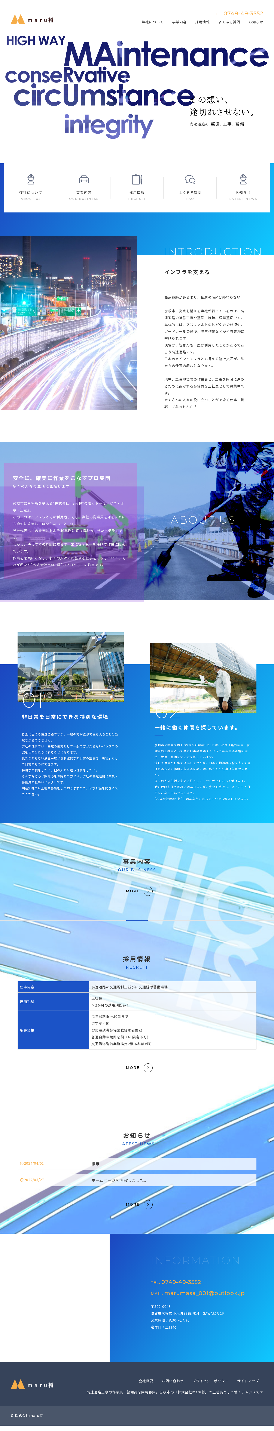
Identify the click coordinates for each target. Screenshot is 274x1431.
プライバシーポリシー (210, 1380)
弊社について (153, 21)
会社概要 (146, 1380)
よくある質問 (229, 21)
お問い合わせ (173, 1380)
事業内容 (179, 21)
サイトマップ (248, 1380)
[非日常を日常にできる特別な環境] (71, 698)
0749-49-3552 (238, 13)
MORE (133, 891)
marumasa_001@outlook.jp (198, 1293)
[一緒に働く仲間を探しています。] (203, 709)
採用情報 (202, 21)
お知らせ (256, 21)
